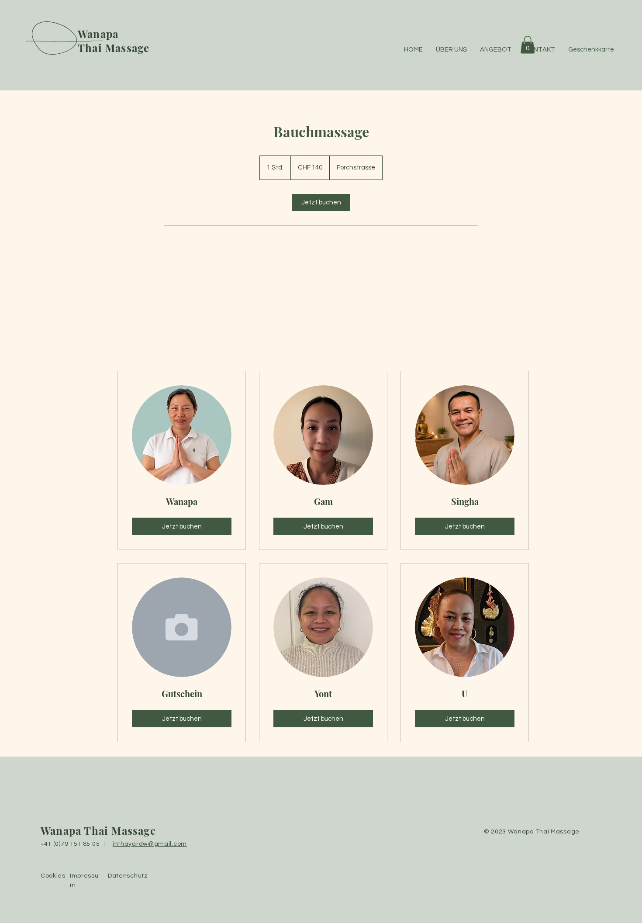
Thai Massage (113, 48)
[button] (527, 45)
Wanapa (98, 34)
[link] (321, 202)
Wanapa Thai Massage (98, 830)
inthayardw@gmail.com (150, 844)
